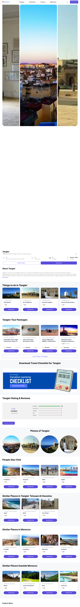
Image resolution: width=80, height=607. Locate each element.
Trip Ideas (42, 2)
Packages (21, 2)
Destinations (32, 2)
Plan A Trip (74, 2)
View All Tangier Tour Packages (40, 356)
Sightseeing (53, 2)
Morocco (29, 253)
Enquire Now (11, 309)
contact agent (21, 262)
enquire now (59, 262)
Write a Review (9, 423)
